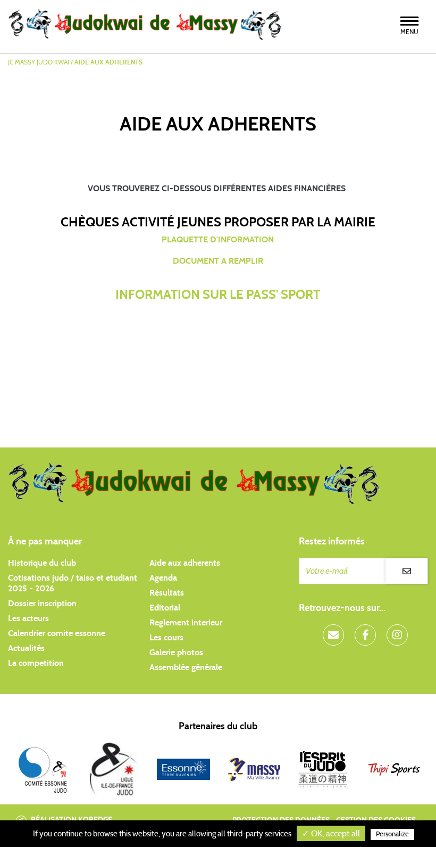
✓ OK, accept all (331, 833)
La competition (36, 663)
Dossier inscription (42, 603)
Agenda (163, 578)
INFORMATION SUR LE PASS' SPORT (217, 295)
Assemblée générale (185, 667)
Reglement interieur (185, 622)
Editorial (164, 608)
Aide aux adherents (184, 563)
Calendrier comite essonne (56, 633)
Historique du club (42, 563)
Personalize (392, 834)
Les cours (166, 637)
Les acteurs (28, 618)
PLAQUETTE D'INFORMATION (218, 239)
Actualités (26, 648)
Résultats (166, 593)
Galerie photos (176, 652)
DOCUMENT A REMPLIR (218, 261)
